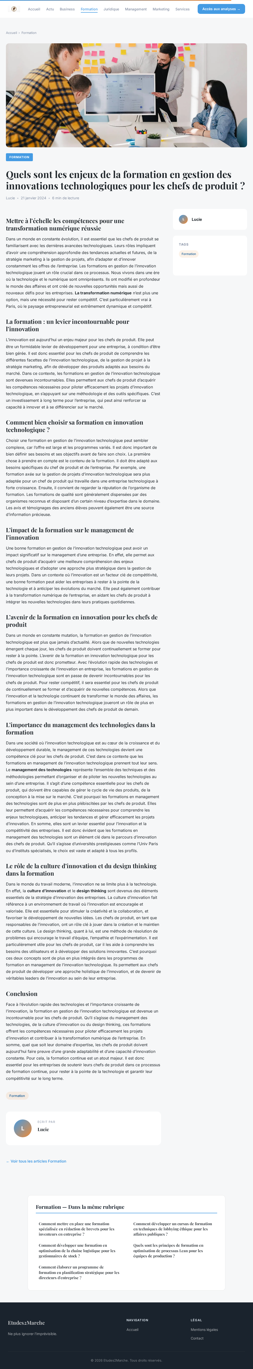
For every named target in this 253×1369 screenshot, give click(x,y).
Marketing (161, 9)
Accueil (34, 9)
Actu (50, 9)
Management (136, 9)
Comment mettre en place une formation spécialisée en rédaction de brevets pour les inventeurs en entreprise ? (76, 1229)
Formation (89, 9)
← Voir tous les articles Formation (36, 1161)
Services (182, 9)
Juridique (111, 9)
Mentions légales (204, 1329)
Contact (197, 1338)
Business (67, 9)
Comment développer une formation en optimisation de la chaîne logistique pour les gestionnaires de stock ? (77, 1250)
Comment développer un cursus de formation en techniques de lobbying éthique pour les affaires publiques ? (172, 1229)
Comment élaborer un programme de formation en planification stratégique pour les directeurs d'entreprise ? (79, 1272)
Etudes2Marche (26, 1322)
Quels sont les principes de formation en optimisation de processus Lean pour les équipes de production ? (168, 1250)
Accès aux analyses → (221, 9)
